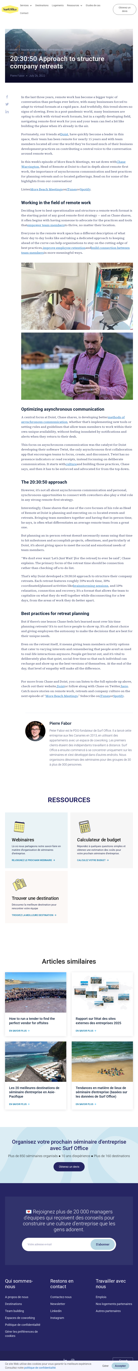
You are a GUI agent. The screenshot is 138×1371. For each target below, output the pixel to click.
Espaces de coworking (20, 1318)
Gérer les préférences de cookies (21, 1334)
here (124, 686)
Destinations (41, 5)
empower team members (46, 225)
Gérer (105, 1365)
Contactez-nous (61, 1297)
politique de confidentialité (40, 1367)
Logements (58, 5)
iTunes (71, 189)
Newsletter (57, 1304)
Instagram (57, 1318)
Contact (24, 13)
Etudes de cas (93, 5)
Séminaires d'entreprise (60, 49)
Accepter (120, 1365)
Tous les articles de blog (33, 49)
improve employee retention (64, 248)
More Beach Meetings (46, 189)
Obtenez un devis (125, 9)
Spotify (85, 189)
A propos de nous (16, 1297)
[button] (26, 5)
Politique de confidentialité (22, 1324)
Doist (64, 134)
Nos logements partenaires (114, 1304)
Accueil (13, 49)
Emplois (101, 1297)
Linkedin (56, 1311)
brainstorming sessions (90, 586)
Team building (14, 1311)
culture (71, 464)
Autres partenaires (108, 1311)
